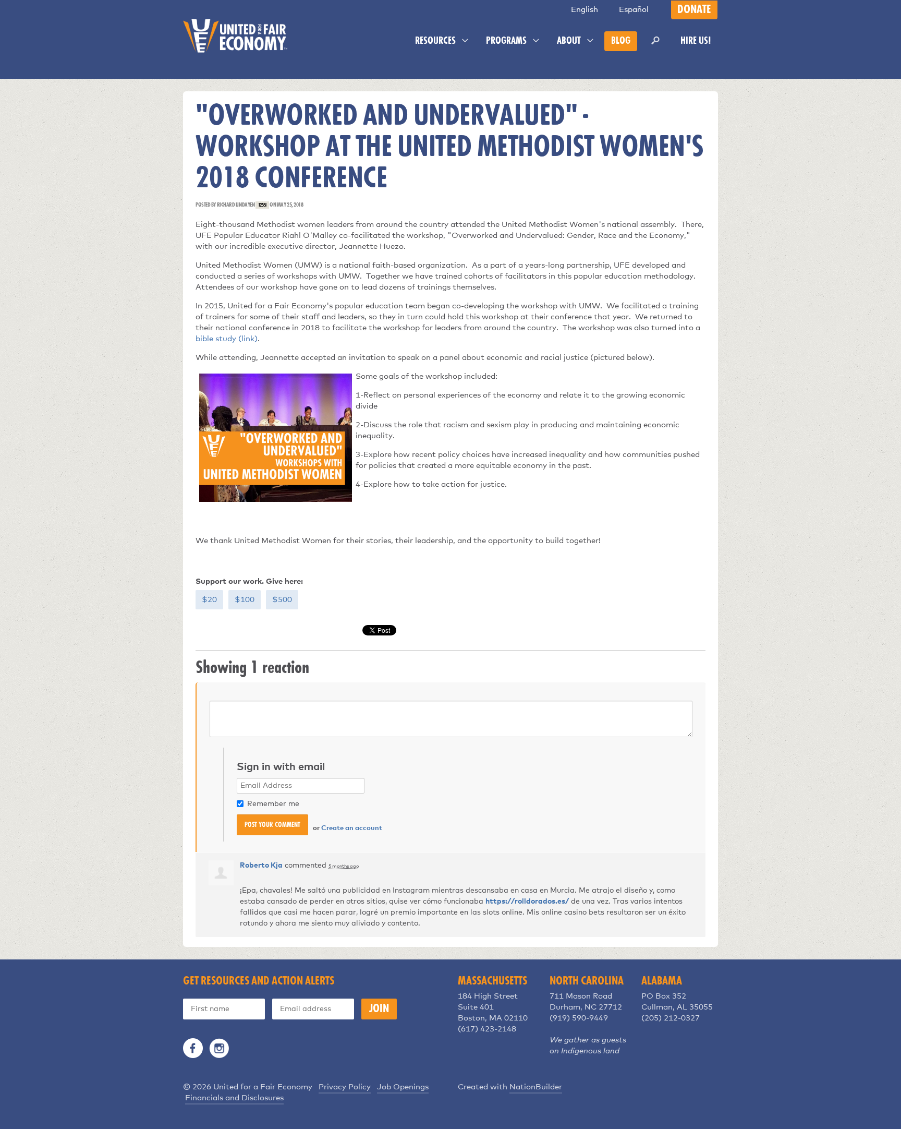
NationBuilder (535, 1087)
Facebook (193, 1048)
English (584, 10)
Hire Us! (695, 41)
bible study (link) (227, 339)
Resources (436, 41)
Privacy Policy (345, 1087)
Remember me (273, 804)
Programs (507, 41)
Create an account (351, 828)
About (570, 41)
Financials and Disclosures (234, 1098)
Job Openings (403, 1087)
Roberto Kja (261, 865)
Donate (694, 10)
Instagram (219, 1048)
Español (634, 10)
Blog (620, 41)
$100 (244, 600)
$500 (282, 600)
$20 (209, 600)
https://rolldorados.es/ (527, 901)
